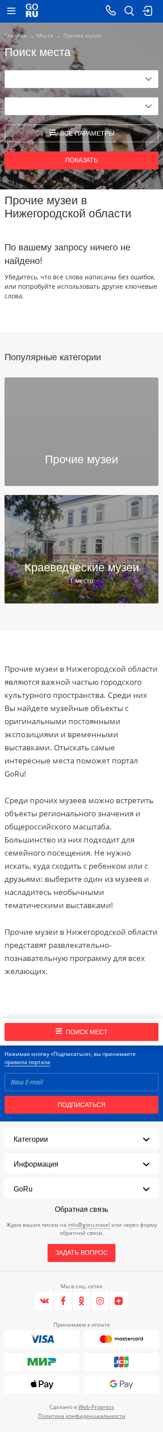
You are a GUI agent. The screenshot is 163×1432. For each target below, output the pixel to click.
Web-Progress (96, 1407)
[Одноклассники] (81, 1301)
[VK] (44, 1301)
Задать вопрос (81, 1252)
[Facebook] (63, 1301)
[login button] (147, 11)
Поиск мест (87, 1032)
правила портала (27, 1062)
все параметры (87, 133)
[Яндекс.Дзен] (119, 1301)
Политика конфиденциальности (81, 1416)
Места (45, 35)
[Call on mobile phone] (111, 11)
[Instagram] (100, 1301)
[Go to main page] (32, 11)
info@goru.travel (89, 1225)
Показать (81, 160)
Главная (16, 35)
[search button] (129, 11)
